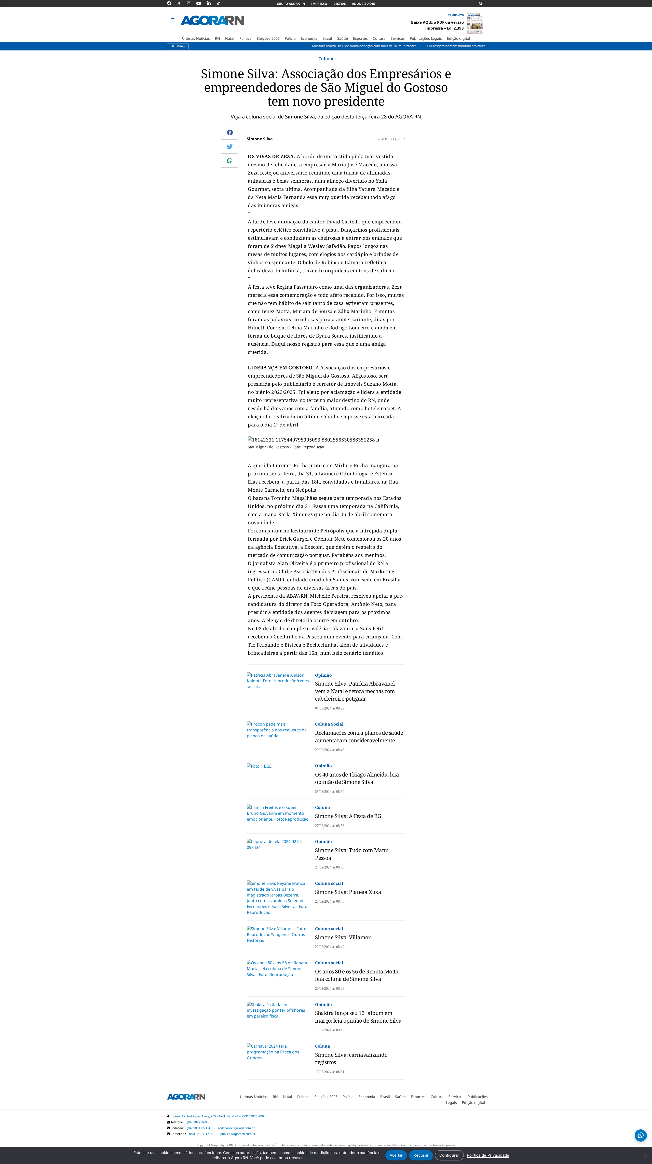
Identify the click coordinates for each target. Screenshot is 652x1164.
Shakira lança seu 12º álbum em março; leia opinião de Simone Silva (358, 1016)
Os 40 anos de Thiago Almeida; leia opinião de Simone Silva (357, 778)
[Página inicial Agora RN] (186, 1098)
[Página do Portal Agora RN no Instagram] (191, 3)
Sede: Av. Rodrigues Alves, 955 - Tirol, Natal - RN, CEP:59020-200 (218, 1116)
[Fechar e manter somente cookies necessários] (645, 1155)
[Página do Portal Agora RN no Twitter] (182, 3)
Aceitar (396, 1155)
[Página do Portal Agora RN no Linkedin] (211, 3)
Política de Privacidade (488, 1155)
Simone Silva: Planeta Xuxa (348, 891)
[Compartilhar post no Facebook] (230, 132)
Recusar (421, 1155)
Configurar (449, 1155)
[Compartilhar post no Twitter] (230, 146)
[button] (173, 20)
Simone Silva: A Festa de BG (348, 816)
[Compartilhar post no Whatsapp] (229, 160)
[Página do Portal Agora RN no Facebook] (171, 3)
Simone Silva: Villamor (343, 937)
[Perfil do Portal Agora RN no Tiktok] (221, 3)
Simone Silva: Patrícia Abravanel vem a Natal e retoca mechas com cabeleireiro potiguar (355, 691)
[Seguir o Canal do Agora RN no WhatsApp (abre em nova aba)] (641, 1135)
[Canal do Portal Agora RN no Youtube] (201, 3)
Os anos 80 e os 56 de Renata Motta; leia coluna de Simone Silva (357, 975)
